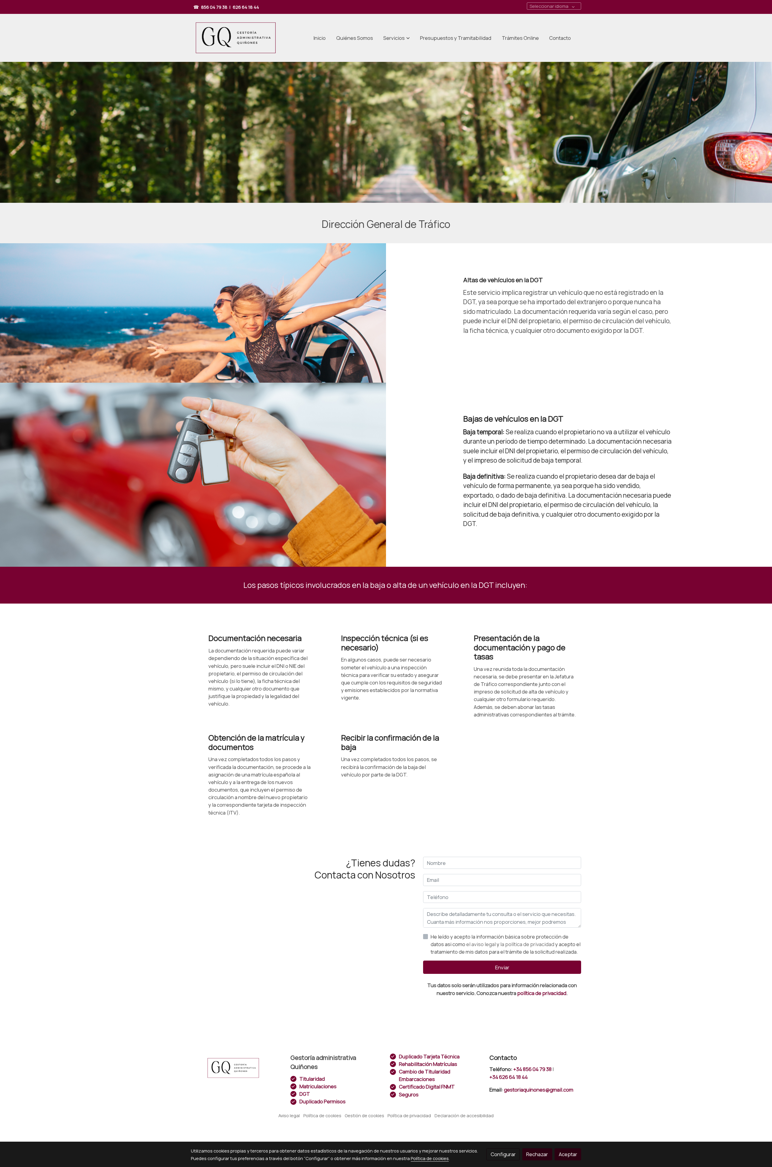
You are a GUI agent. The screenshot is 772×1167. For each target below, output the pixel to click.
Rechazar (537, 1154)
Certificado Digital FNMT (427, 1086)
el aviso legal (481, 944)
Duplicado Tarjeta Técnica (429, 1056)
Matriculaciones (318, 1086)
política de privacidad (541, 993)
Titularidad (312, 1078)
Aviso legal (289, 1115)
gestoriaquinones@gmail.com (537, 1089)
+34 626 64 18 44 (508, 1076)
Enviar (502, 967)
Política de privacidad (409, 1115)
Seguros (409, 1094)
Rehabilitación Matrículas (428, 1063)
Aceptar (568, 1154)
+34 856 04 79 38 (532, 1069)
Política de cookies (322, 1115)
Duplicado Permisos (322, 1101)
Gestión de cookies (364, 1115)
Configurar (503, 1154)
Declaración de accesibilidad (464, 1115)
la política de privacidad (527, 944)
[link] (235, 38)
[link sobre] (236, 1068)
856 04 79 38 (214, 7)
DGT (304, 1093)
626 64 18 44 (246, 7)
